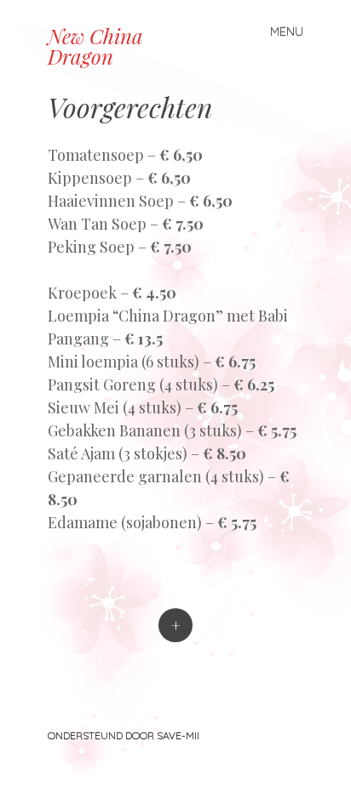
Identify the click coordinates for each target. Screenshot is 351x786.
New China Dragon (95, 46)
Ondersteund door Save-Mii (123, 735)
